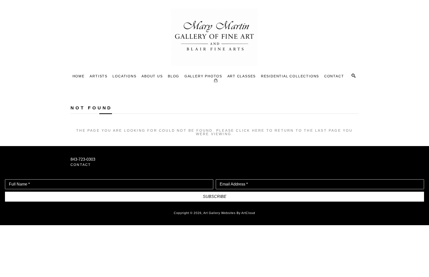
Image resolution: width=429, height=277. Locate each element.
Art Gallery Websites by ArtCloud (229, 213)
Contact (81, 165)
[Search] (354, 76)
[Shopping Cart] (215, 80)
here (258, 130)
